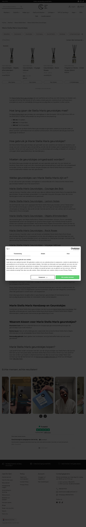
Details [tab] (43, 253)
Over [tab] (68, 253)
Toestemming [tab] (18, 253)
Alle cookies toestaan (67, 277)
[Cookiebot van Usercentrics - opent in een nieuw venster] (72, 249)
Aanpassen (42, 277)
